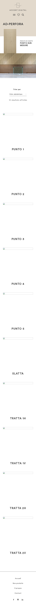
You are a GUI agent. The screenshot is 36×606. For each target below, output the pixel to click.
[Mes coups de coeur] (18, 15)
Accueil (18, 578)
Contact (18, 593)
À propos (18, 588)
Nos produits (18, 583)
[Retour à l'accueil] (18, 7)
